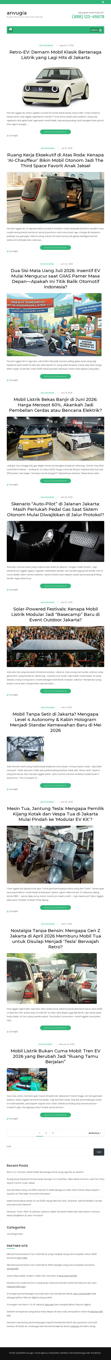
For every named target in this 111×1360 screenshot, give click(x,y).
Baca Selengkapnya (55, 132)
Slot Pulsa (22, 1257)
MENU (94, 30)
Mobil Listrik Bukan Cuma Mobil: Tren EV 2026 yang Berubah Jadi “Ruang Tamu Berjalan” (55, 1056)
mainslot (74, 1326)
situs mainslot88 (81, 1293)
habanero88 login (16, 1286)
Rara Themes (70, 1353)
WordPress (96, 1353)
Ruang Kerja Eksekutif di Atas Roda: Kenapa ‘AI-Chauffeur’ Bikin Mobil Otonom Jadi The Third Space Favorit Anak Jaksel (55, 160)
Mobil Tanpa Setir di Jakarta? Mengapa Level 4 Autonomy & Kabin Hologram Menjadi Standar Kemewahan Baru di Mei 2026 (55, 722)
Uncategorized (46, 45)
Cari (9, 1146)
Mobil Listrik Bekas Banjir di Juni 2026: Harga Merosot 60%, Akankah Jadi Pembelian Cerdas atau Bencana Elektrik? (55, 405)
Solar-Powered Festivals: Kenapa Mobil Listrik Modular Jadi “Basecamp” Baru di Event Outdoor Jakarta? (55, 614)
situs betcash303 (68, 1275)
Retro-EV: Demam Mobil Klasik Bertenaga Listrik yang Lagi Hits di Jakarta (55, 54)
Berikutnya (94, 1133)
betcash (49, 1304)
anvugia (17, 13)
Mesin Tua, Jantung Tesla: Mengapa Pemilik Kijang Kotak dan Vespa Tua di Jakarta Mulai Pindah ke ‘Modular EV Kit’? (55, 814)
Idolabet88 (12, 1268)
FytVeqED (13, 135)
